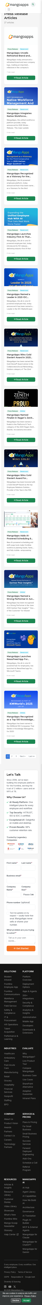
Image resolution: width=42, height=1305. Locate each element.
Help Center (10, 1234)
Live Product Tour (29, 1062)
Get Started (22, 948)
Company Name (11, 888)
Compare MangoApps (28, 1069)
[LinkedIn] (5, 1286)
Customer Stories (8, 1200)
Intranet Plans (29, 1098)
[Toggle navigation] (9, 9)
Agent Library (29, 1192)
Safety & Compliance (9, 1011)
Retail (6, 1076)
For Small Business (27, 1128)
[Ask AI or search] (33, 4)
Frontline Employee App (11, 985)
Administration (29, 1017)
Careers (8, 1140)
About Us (8, 1119)
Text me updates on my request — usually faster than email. (21, 919)
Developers (28, 1025)
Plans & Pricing (30, 1122)
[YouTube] (9, 1286)
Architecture (28, 1207)
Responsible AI (17, 1277)
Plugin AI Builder (27, 1221)
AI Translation (29, 1216)
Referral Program (27, 1168)
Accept (26, 1300)
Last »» (32, 756)
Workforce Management (10, 1000)
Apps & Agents (30, 991)
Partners (8, 1131)
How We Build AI (29, 1201)
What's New (10, 1214)
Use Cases (28, 1079)
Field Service (10, 1006)
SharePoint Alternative (28, 1085)
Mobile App (28, 1021)
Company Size (26, 888)
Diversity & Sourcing (12, 1282)
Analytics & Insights (28, 1011)
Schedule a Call (30, 1162)
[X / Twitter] (14, 1286)
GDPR (6, 1277)
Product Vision (11, 1123)
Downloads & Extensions (29, 1031)
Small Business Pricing (30, 1135)
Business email (14, 875)
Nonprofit (8, 1096)
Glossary (8, 1230)
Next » (22, 756)
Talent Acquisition (9, 1030)
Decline (15, 1300)
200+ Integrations (28, 997)
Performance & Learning (11, 1037)
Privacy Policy (10, 1272)
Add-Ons (27, 1158)
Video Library (10, 1206)
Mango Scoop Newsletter (10, 1224)
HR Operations (11, 1024)
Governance (28, 1211)
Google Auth (30, 1277)
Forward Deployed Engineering (28, 1151)
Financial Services (8, 1090)
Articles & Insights (8, 1186)
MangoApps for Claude (30, 1236)
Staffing (7, 1100)
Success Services (27, 1142)
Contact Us (9, 1135)
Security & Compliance (28, 1004)
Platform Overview (27, 978)
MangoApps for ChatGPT (30, 1243)
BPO (6, 1104)
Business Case (30, 1075)
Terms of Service (25, 1272)
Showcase (9, 1210)
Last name (26, 863)
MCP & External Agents (30, 1228)
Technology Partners (9, 1145)
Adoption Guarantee (27, 1092)
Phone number (18, 902)
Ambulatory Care (9, 1059)
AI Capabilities (29, 1196)
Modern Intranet (8, 978)
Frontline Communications (12, 993)
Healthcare (9, 1053)
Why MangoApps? (29, 1055)
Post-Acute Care (9, 1066)
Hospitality (9, 1084)
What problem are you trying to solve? (20, 931)
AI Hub (26, 1187)
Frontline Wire (10, 1219)
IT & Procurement (10, 1018)
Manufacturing (11, 1072)
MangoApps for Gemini (30, 1250)
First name (12, 863)
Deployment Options (28, 985)
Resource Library (8, 1193)
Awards (7, 1127)
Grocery (8, 1080)
